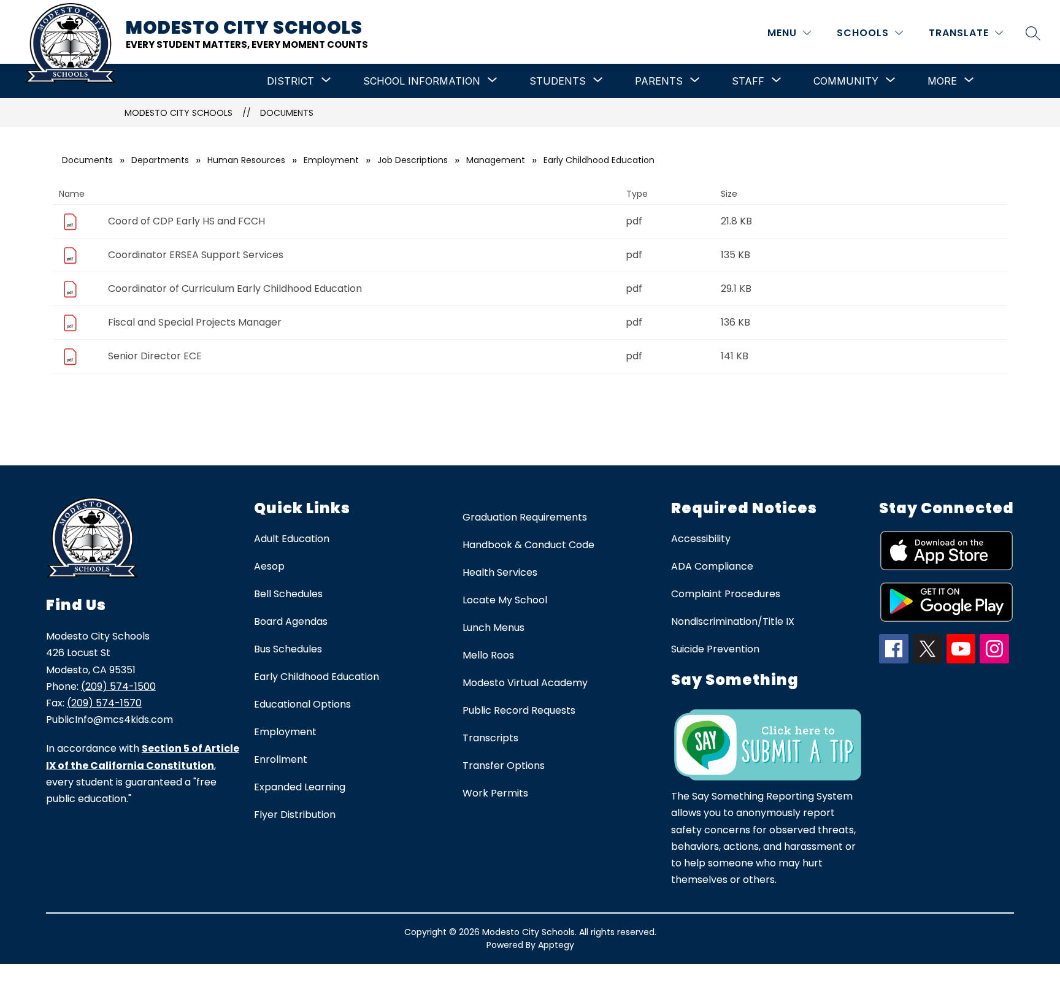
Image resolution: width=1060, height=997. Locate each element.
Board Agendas (291, 621)
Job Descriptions (412, 160)
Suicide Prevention (715, 649)
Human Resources (246, 160)
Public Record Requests (519, 710)
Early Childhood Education (316, 677)
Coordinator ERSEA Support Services (195, 255)
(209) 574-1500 (118, 686)
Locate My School (505, 600)
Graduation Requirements (525, 517)
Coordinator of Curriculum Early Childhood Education (235, 288)
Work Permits (495, 793)
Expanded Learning (299, 787)
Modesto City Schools (178, 113)
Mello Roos (488, 655)
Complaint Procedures (725, 594)
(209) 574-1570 (104, 703)
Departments (160, 160)
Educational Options (302, 704)
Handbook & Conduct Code (528, 545)
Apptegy (556, 945)
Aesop (269, 566)
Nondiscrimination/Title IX (732, 621)
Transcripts (490, 738)
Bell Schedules (288, 594)
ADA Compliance (712, 566)
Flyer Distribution (295, 815)
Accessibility (701, 539)
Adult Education (291, 539)
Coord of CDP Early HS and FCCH (186, 221)
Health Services (500, 572)
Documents (286, 113)
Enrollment (280, 759)
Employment (331, 160)
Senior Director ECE (155, 356)
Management (495, 160)
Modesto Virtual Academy (525, 683)
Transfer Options (504, 765)
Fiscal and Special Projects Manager (195, 322)
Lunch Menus (493, 628)
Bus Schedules (288, 649)
